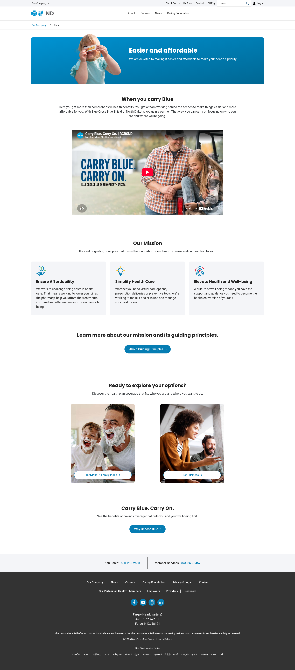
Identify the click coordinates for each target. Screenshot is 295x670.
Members (135, 591)
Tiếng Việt (117, 654)
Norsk (213, 654)
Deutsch (86, 654)
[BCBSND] (42, 13)
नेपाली (175, 654)
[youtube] (143, 602)
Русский (158, 654)
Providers (172, 591)
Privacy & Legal (182, 582)
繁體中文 (97, 654)
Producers (190, 591)
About (131, 13)
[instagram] (152, 602)
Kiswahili (147, 654)
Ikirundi (128, 654)
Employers (153, 591)
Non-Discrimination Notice (147, 648)
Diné (221, 654)
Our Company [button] (39, 3)
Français (185, 654)
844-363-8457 (190, 563)
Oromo (107, 654)
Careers (145, 13)
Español (76, 654)
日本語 (167, 654)
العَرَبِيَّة (137, 654)
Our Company (95, 582)
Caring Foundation (178, 13)
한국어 (194, 654)
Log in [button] (260, 3)
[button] (248, 3)
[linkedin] (160, 602)
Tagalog (204, 654)
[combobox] (231, 3)
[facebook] (134, 602)
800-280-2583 (130, 563)
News (158, 13)
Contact (203, 582)
